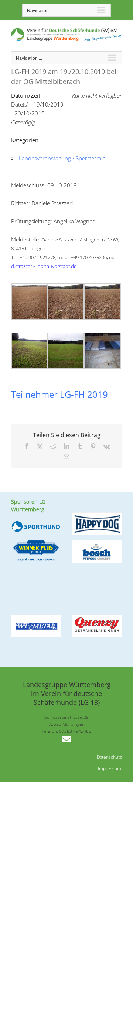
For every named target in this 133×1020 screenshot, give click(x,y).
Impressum (109, 768)
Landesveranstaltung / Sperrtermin (62, 158)
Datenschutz (109, 757)
